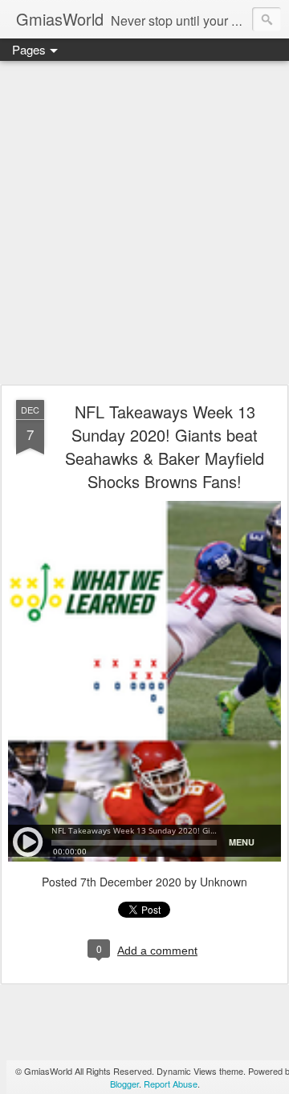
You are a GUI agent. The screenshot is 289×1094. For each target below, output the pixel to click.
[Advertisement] (144, 223)
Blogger (124, 1083)
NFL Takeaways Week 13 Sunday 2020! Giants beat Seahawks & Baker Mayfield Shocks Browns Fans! (164, 446)
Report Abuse (170, 1083)
